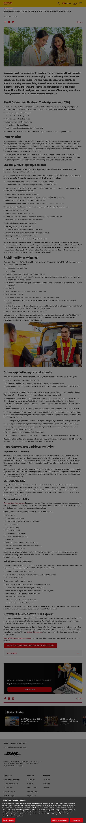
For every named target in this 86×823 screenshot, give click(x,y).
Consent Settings (8, 820)
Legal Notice (19, 816)
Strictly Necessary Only (59, 820)
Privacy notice (11, 816)
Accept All (76, 820)
